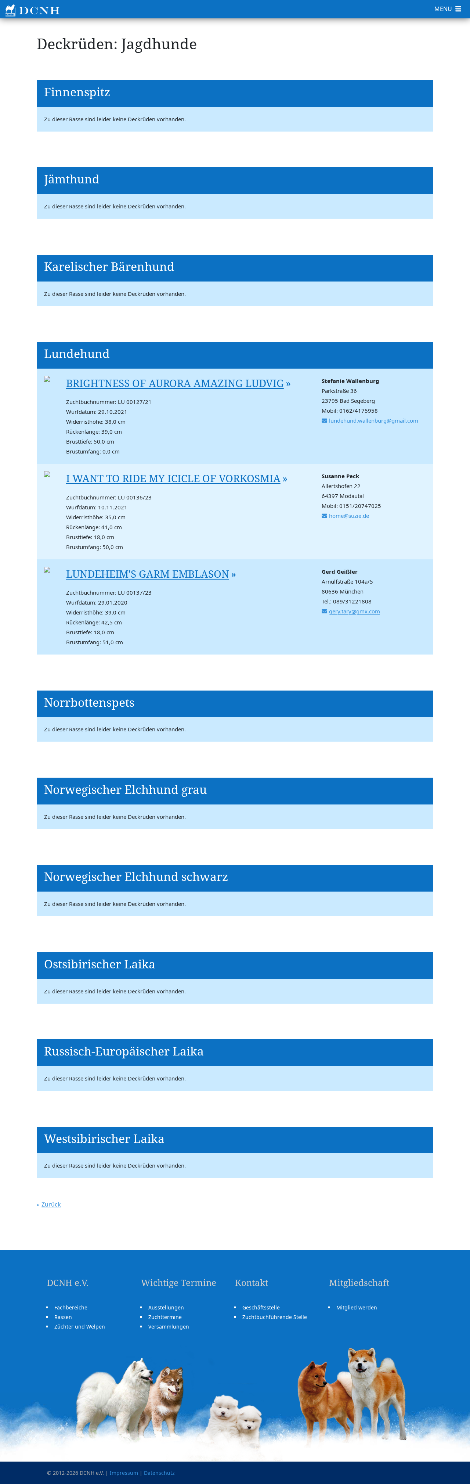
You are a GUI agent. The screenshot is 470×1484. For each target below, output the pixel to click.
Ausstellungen (166, 1307)
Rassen (63, 1316)
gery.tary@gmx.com (354, 611)
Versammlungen (168, 1326)
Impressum (124, 1472)
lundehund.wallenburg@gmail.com (373, 420)
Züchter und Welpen (79, 1326)
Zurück (51, 1204)
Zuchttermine (165, 1316)
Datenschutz (159, 1472)
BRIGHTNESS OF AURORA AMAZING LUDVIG (175, 383)
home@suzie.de (349, 515)
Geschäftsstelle (261, 1307)
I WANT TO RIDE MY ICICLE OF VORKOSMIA (173, 478)
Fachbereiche (70, 1307)
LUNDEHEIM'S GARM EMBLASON (147, 574)
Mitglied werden (356, 1307)
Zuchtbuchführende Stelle (274, 1316)
